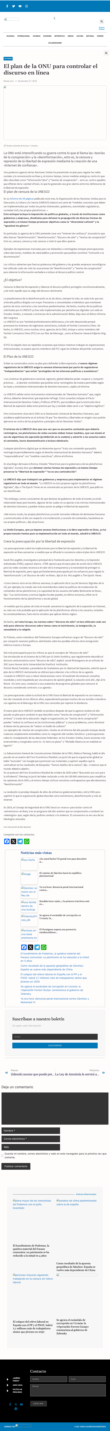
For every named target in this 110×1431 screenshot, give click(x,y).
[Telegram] (16, 1409)
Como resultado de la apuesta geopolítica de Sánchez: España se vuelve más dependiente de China (75, 1267)
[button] (101, 21)
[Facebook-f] (7, 6)
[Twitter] (13, 6)
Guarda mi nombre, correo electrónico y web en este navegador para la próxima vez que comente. (56, 1155)
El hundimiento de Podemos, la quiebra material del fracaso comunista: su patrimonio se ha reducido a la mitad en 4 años (55, 957)
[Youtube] (20, 6)
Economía (47, 36)
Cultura (79, 36)
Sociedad (36, 36)
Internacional (23, 36)
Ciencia (71, 36)
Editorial (90, 36)
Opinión (100, 36)
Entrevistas (59, 36)
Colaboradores (55, 43)
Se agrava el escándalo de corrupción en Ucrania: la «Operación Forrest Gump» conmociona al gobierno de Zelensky (52, 990)
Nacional (11, 36)
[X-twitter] (16, 1404)
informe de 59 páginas (22, 198)
